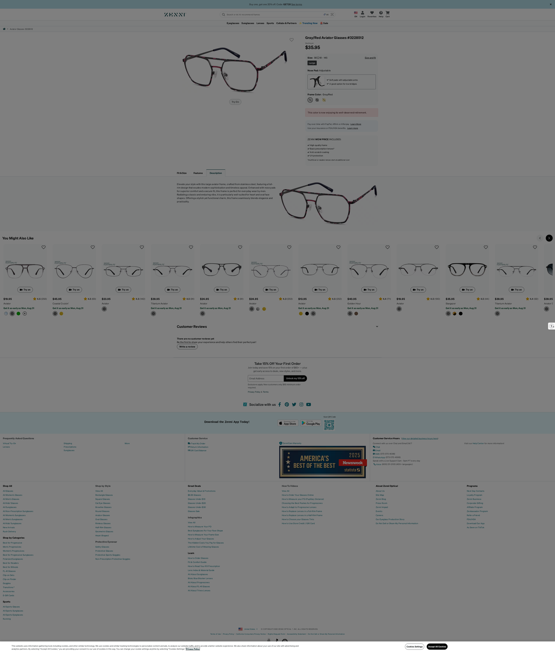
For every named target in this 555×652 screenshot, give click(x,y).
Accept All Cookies (437, 646)
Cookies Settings (414, 646)
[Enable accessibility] (551, 326)
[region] (277, 646)
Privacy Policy (193, 649)
